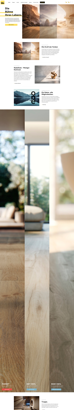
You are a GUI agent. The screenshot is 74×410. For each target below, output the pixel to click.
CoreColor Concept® (24, 2)
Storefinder (42, 2)
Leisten (18, 2)
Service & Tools (35, 2)
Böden (9, 2)
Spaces (30, 2)
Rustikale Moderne (18, 83)
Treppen (13, 2)
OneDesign (44, 104)
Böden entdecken (11, 24)
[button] (70, 2)
